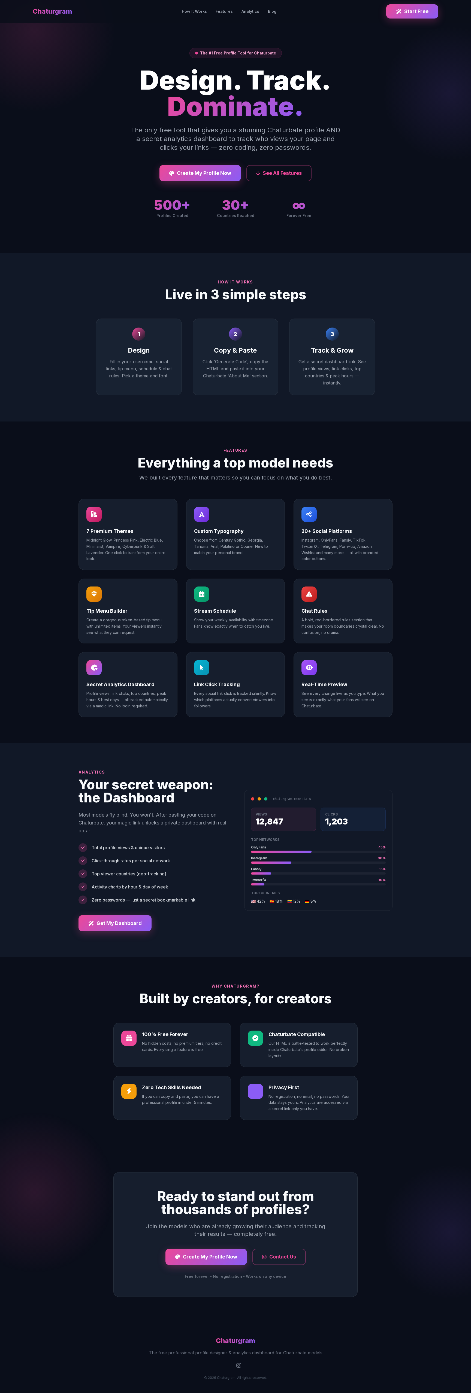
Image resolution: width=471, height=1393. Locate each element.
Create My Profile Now (204, 173)
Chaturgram (52, 11)
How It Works (194, 11)
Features (224, 11)
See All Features (282, 173)
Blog (272, 11)
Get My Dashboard (119, 923)
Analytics (250, 11)
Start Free (416, 11)
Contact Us (282, 1257)
